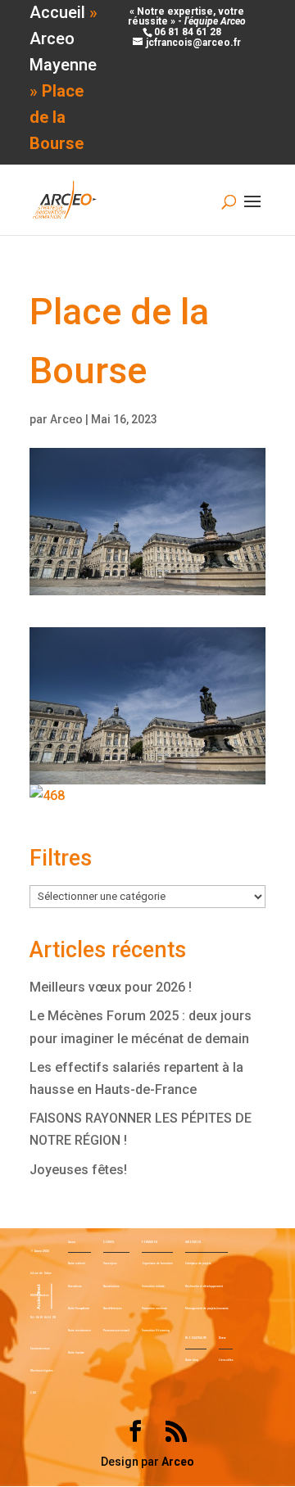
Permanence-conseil (116, 1330)
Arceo (66, 419)
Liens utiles (226, 1360)
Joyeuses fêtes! (78, 1169)
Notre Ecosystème (78, 1308)
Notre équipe (76, 1352)
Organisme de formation (157, 1263)
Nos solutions (111, 1286)
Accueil (57, 12)
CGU (33, 1392)
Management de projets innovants (206, 1308)
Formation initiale (153, 1286)
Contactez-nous (39, 1348)
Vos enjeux (109, 1263)
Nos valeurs (74, 1286)
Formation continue (154, 1308)
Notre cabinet (76, 1263)
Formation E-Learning (156, 1330)
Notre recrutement (79, 1330)
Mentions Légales (41, 1370)
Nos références (112, 1308)
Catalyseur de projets (198, 1263)
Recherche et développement (204, 1286)
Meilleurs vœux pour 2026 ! (111, 987)
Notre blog (191, 1360)
